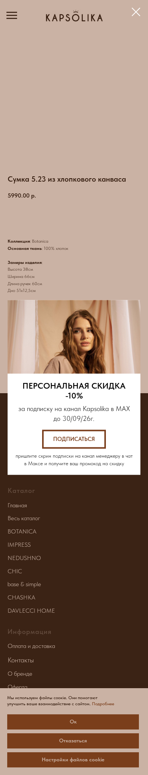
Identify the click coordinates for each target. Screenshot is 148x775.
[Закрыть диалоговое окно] (136, 12)
